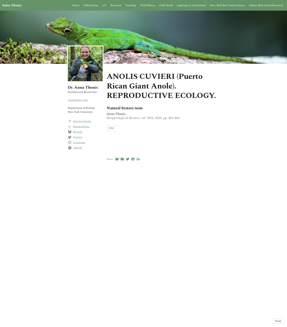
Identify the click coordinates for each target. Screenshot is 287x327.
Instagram (79, 142)
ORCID (77, 148)
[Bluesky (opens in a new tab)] (117, 159)
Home (76, 5)
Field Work (166, 5)
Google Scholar (82, 121)
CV (104, 5)
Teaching (130, 5)
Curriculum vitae (78, 100)
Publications (91, 5)
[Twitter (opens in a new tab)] (127, 159)
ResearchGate (81, 127)
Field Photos (147, 5)
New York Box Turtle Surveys (227, 5)
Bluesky (78, 132)
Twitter (77, 137)
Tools (278, 321)
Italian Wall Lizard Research (266, 5)
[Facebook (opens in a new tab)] (133, 159)
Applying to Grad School (191, 5)
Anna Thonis (12, 5)
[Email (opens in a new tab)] (122, 159)
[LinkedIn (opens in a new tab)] (138, 159)
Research (115, 5)
